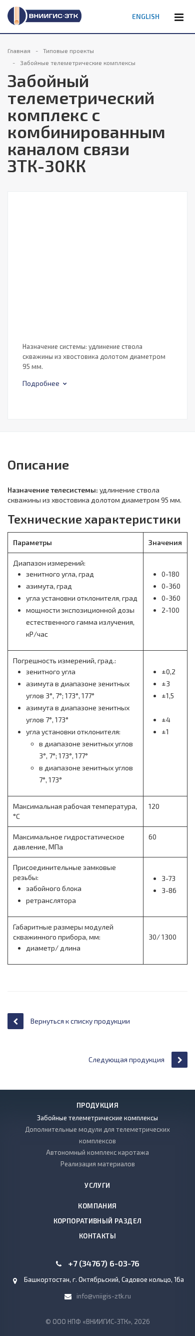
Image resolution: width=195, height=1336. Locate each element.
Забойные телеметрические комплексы (97, 1118)
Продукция (97, 1105)
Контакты (97, 1236)
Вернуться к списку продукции (80, 1021)
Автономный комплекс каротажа (97, 1152)
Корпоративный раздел (98, 1221)
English (146, 17)
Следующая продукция (126, 1059)
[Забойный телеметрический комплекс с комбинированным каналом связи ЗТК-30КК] (97, 257)
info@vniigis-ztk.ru (103, 1296)
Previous (21, 248)
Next (179, 248)
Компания (97, 1206)
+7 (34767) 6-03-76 (104, 1263)
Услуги (97, 1185)
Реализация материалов (97, 1164)
